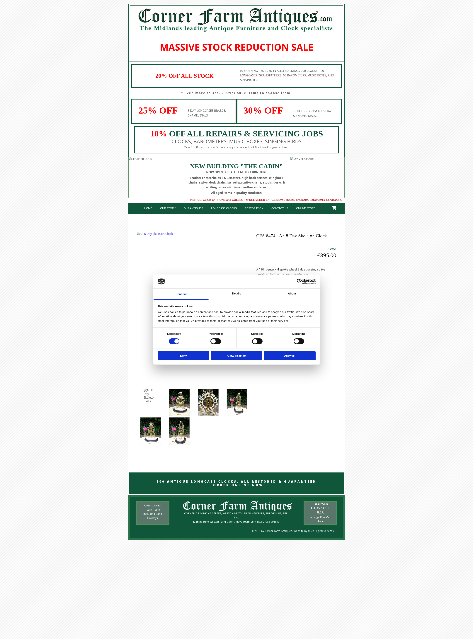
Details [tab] (236, 293)
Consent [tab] (181, 294)
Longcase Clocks (224, 208)
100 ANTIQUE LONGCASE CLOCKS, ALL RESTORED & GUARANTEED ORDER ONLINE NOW (236, 483)
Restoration (254, 208)
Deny (183, 355)
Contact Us (279, 208)
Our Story (168, 208)
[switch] (215, 341)
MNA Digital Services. (321, 531)
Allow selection (236, 355)
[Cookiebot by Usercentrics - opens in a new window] (299, 281)
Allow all (289, 355)
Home (148, 208)
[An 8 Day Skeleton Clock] (194, 234)
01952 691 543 (320, 510)
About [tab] (292, 293)
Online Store (305, 208)
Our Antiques (193, 208)
